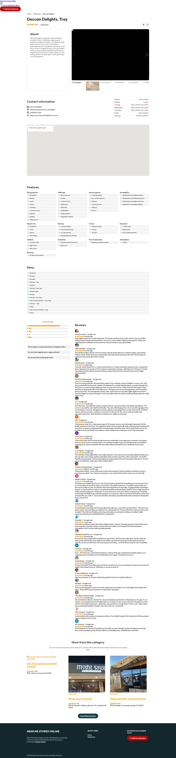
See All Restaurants (88, 716)
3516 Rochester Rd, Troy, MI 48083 (42, 110)
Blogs (17, 5)
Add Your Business (11, 9)
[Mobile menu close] (1, 5)
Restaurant (44, 25)
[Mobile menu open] (1, 3)
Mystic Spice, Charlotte (80, 698)
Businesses (11, 5)
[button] (146, 54)
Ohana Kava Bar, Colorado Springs (128, 698)
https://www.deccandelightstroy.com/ (44, 115)
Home (5, 5)
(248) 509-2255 (35, 112)
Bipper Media (41, 742)
